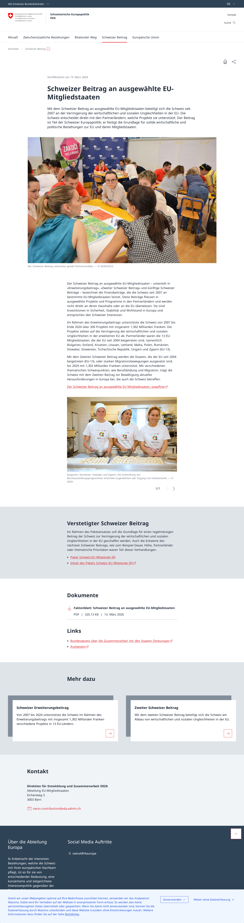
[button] (13, 37)
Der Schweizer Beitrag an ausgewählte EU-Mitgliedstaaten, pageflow (115, 387)
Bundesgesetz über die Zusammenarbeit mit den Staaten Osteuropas (119, 641)
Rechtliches (72, 914)
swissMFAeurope (84, 853)
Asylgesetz (77, 647)
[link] (63, 718)
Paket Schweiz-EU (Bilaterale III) (92, 557)
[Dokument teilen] (233, 62)
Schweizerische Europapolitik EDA (70, 16)
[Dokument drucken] (225, 62)
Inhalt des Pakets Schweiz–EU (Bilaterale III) (101, 563)
